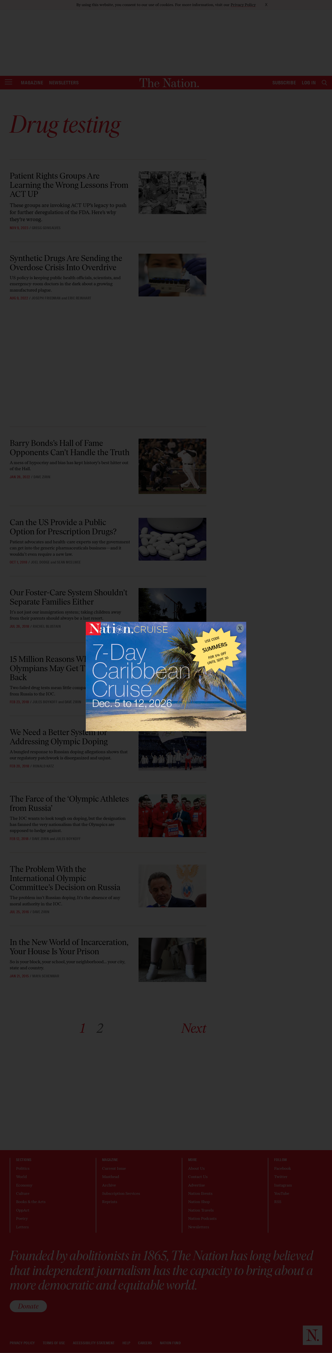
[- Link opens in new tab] (166, 676)
